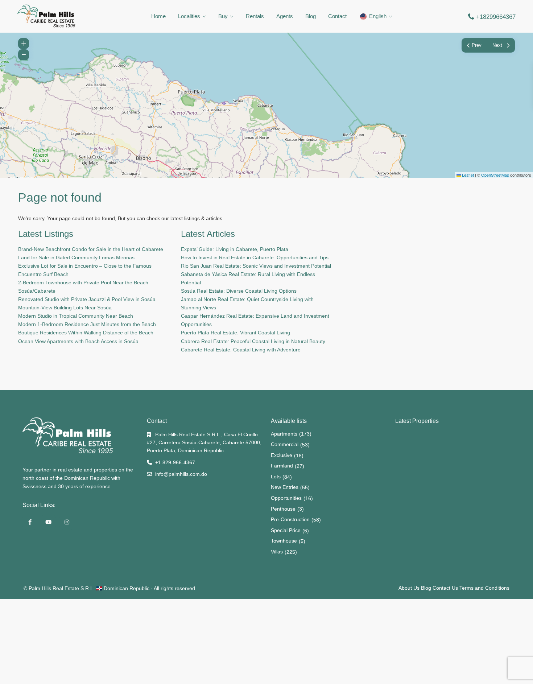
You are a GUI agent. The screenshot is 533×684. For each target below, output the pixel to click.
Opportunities (286, 498)
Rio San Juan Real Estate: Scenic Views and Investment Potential (256, 266)
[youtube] (48, 522)
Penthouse (283, 509)
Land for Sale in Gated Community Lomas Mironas (76, 257)
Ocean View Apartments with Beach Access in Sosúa (78, 341)
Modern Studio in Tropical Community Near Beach (75, 316)
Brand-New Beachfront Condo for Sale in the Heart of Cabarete (90, 249)
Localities (189, 16)
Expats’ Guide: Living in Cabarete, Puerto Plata (234, 249)
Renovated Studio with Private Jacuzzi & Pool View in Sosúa (87, 299)
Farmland (282, 466)
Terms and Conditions (484, 588)
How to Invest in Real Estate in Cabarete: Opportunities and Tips (255, 257)
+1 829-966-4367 (175, 462)
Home (158, 16)
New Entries (284, 487)
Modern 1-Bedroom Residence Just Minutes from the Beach (87, 324)
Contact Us (445, 588)
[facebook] (29, 522)
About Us (409, 588)
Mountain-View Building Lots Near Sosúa (65, 307)
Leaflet (467, 175)
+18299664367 (496, 16)
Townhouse (284, 541)
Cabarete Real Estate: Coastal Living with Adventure (241, 350)
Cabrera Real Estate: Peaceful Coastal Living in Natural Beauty (253, 341)
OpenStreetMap (495, 175)
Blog (310, 16)
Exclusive (281, 455)
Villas (277, 552)
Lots (276, 476)
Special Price (286, 530)
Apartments (284, 434)
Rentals (255, 16)
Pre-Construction (290, 519)
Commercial (284, 444)
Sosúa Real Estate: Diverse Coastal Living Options (239, 291)
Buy (223, 16)
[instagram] (66, 522)
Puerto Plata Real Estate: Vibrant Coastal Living (235, 332)
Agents (284, 16)
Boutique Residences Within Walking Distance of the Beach (85, 332)
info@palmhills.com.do (181, 474)
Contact (337, 16)
